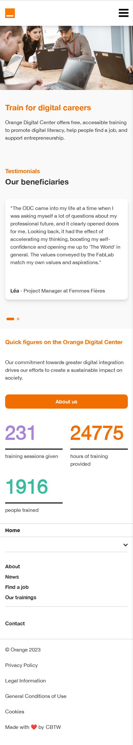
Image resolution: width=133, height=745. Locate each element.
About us (66, 401)
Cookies (14, 711)
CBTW (53, 727)
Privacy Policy (21, 665)
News (12, 576)
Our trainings (20, 597)
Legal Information (25, 680)
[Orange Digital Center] (10, 13)
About (12, 566)
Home (12, 530)
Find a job (17, 587)
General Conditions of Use (35, 696)
